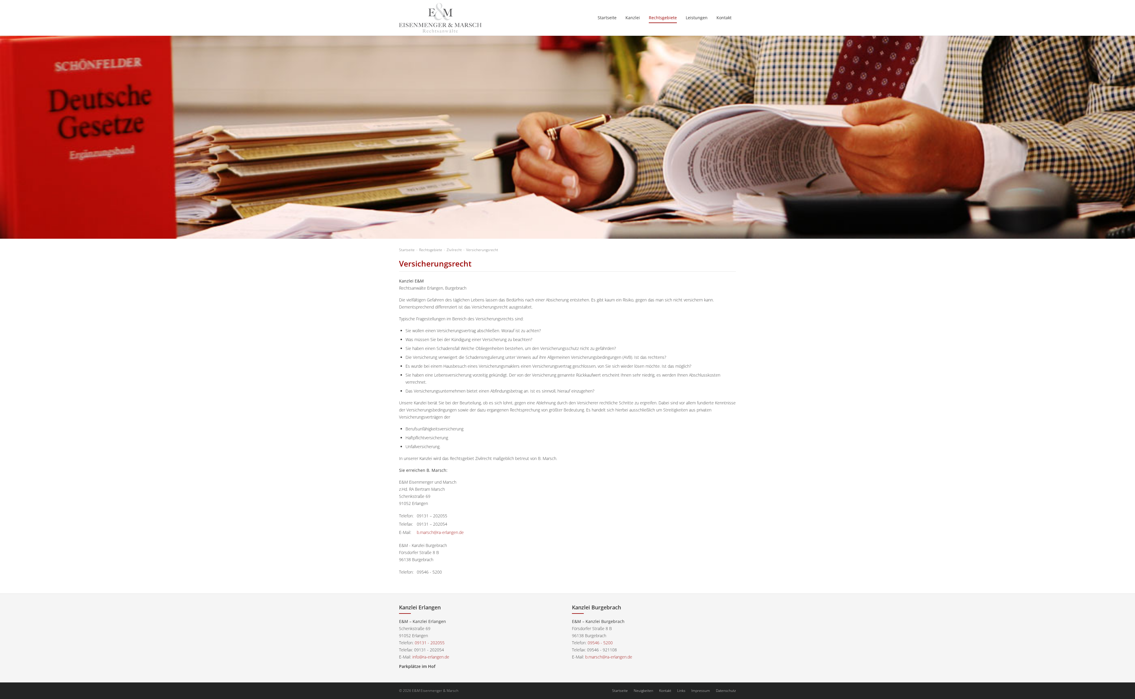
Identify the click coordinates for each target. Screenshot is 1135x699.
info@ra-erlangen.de (430, 657)
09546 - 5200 (600, 642)
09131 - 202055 (430, 642)
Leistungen (697, 17)
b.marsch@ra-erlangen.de (440, 532)
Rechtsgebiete (663, 17)
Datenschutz (726, 690)
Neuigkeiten (643, 690)
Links (681, 690)
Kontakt (724, 17)
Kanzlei (632, 17)
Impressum (700, 690)
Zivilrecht (454, 249)
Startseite (607, 17)
